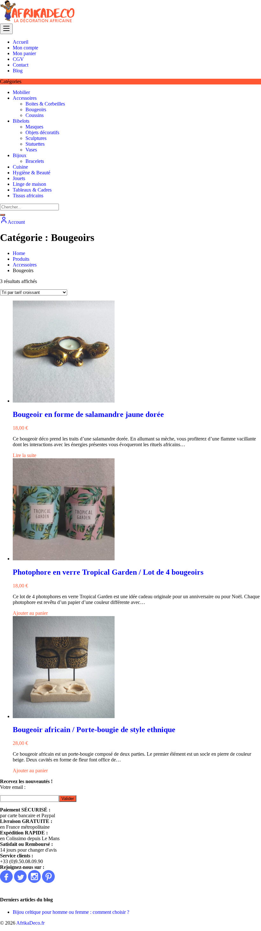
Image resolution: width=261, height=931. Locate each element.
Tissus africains (28, 195)
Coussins (34, 115)
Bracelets (34, 161)
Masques (34, 126)
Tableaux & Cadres (32, 190)
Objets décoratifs (42, 132)
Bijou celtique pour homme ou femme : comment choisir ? (71, 912)
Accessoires (25, 98)
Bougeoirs (35, 109)
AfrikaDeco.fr (30, 923)
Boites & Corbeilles (45, 103)
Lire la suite (24, 455)
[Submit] (2, 215)
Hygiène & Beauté (31, 172)
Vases (31, 149)
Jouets (19, 178)
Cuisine (20, 167)
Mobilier (21, 92)
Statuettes (35, 144)
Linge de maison (29, 184)
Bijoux (19, 155)
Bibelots (21, 121)
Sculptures (35, 138)
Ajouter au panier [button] (30, 613)
